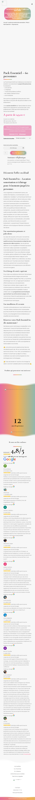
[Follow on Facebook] (13, 783)
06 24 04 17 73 (13, 134)
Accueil (5, 22)
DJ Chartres (17, 768)
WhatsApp (22, 134)
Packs (27, 22)
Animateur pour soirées (17, 773)
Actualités (17, 766)
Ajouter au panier (18, 153)
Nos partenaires (17, 792)
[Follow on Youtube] (22, 783)
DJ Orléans (17, 771)
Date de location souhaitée (11, 145)
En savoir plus (27, 754)
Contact (17, 787)
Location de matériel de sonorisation (16, 22)
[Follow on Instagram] (17, 783)
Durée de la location (9, 138)
